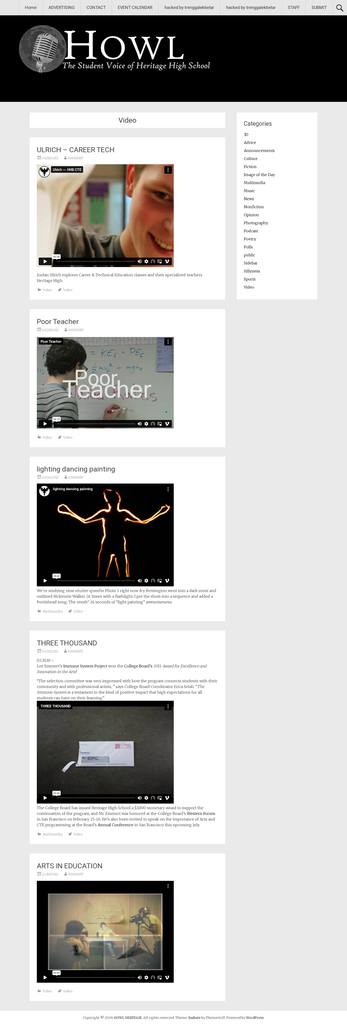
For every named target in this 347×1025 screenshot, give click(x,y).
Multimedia (52, 611)
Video (47, 290)
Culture (251, 158)
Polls (248, 247)
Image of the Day (259, 174)
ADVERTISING (62, 7)
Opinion (251, 214)
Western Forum (201, 813)
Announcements (259, 150)
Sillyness (252, 271)
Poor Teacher (58, 321)
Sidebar (251, 263)
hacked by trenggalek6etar (189, 7)
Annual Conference (115, 824)
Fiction (250, 166)
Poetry (250, 239)
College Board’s (138, 666)
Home (31, 7)
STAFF (294, 7)
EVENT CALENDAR (135, 7)
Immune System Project (85, 666)
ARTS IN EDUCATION (69, 866)
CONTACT (96, 7)
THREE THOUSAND (67, 643)
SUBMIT (319, 7)
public (249, 255)
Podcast (251, 231)
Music (249, 190)
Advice (250, 142)
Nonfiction (254, 206)
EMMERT (75, 158)
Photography (256, 223)
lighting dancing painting (76, 469)
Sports (250, 279)
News (249, 198)
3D (246, 134)
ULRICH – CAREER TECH (75, 150)
